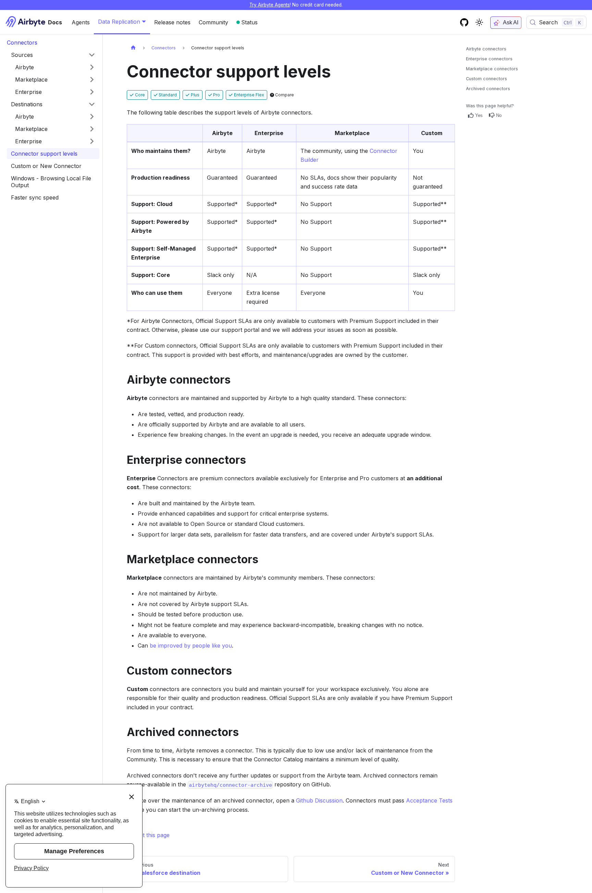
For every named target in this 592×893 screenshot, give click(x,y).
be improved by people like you (191, 645)
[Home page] (133, 48)
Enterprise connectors (489, 58)
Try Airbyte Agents (269, 5)
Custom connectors (486, 78)
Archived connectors (488, 88)
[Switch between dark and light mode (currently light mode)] (479, 22)
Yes (479, 115)
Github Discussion (319, 800)
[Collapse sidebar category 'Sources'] (91, 54)
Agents (81, 22)
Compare (284, 94)
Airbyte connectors (486, 48)
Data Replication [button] (119, 21)
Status (249, 22)
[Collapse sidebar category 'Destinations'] (91, 104)
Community (213, 22)
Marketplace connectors (492, 68)
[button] (55, 67)
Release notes (172, 22)
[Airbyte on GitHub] (464, 22)
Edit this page (152, 835)
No (499, 115)
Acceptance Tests (429, 800)
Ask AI (510, 22)
